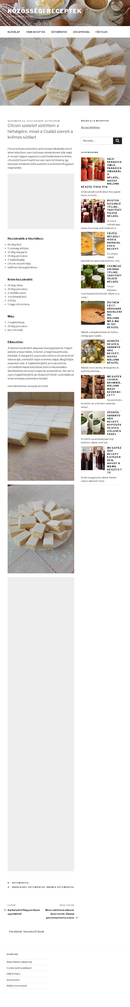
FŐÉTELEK (101, 32)
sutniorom (52, 121)
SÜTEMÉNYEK (59, 32)
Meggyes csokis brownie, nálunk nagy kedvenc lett (114, 386)
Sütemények (20, 883)
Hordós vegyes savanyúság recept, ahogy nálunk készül (113, 352)
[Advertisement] (41, 201)
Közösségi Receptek (45, 11)
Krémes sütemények (60, 887)
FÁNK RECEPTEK (35, 32)
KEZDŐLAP (14, 32)
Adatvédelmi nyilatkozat (19, 962)
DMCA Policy (13, 973)
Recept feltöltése (90, 127)
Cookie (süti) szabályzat (19, 968)
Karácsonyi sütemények (28, 887)
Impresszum (13, 979)
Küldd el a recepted (17, 985)
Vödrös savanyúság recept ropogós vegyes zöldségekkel (114, 423)
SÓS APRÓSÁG (81, 32)
